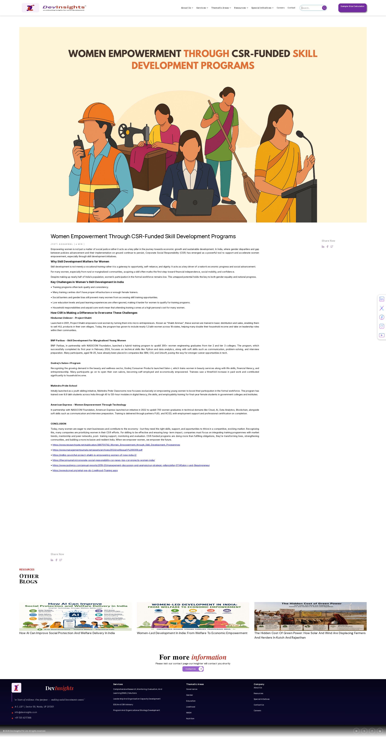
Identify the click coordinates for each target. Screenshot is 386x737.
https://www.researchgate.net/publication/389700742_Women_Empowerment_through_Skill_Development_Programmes (116, 444)
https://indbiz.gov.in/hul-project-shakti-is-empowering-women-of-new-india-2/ (94, 455)
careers (281, 7)
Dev (59, 688)
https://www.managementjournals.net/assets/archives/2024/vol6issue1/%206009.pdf (97, 449)
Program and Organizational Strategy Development (136, 710)
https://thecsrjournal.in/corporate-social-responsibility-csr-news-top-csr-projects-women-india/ (104, 460)
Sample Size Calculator (352, 6)
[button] (187, 8)
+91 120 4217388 (23, 717)
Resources (258, 693)
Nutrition (190, 718)
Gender (189, 695)
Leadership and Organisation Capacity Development (137, 699)
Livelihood (190, 706)
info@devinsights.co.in (26, 712)
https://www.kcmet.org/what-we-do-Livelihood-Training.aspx (85, 470)
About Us (258, 687)
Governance (191, 689)
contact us (259, 705)
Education (191, 701)
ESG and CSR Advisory (123, 704)
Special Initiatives (261, 699)
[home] (54, 7)
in (356, 731)
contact (291, 7)
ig (380, 731)
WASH (189, 712)
